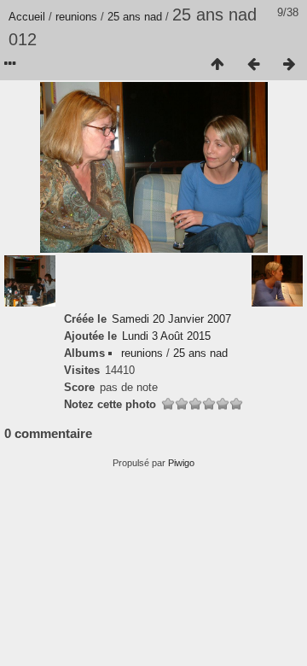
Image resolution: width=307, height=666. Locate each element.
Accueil (27, 16)
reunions (76, 16)
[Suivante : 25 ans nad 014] (289, 64)
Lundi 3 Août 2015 (166, 336)
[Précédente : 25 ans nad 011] (253, 64)
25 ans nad (134, 16)
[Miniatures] (217, 64)
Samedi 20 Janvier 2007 (171, 319)
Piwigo (181, 463)
